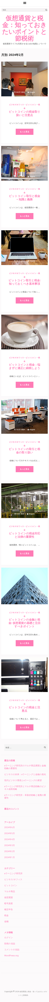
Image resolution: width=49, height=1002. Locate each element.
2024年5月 (9, 833)
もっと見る (24, 132)
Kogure (32, 92)
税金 (6, 915)
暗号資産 (8, 903)
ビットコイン (31, 105)
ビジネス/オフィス (16, 105)
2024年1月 (9, 857)
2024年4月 (9, 839)
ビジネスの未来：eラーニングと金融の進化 (25, 774)
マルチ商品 (9, 891)
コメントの (11, 949)
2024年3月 (9, 845)
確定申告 (8, 909)
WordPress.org (11, 955)
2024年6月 (9, 827)
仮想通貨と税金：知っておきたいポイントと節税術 (24, 28)
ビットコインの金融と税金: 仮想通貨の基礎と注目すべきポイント (25, 623)
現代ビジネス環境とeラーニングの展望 (23, 780)
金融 (6, 921)
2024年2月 (9, 851)
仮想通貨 (8, 897)
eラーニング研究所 (13, 873)
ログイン (8, 937)
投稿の (9, 943)
